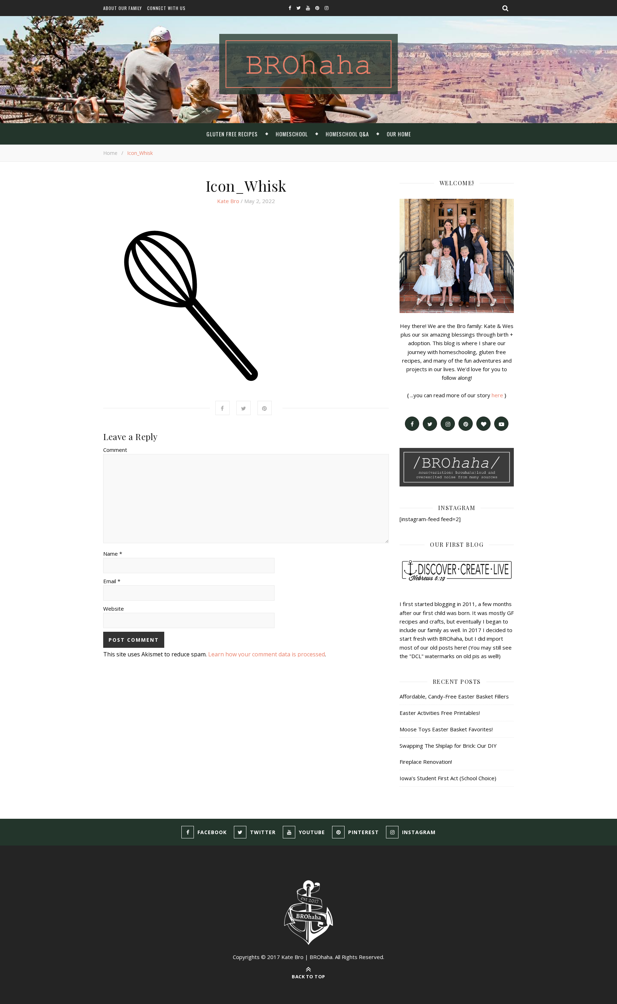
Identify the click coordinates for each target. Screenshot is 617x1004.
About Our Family (122, 8)
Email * (111, 581)
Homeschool (292, 134)
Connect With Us (166, 8)
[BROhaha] (308, 64)
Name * (112, 553)
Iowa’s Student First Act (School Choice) (448, 778)
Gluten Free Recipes (232, 134)
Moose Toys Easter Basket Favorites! (446, 729)
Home (110, 153)
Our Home (399, 134)
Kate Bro (228, 201)
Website (113, 608)
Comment (115, 449)
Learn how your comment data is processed (266, 654)
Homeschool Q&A (347, 134)
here (497, 395)
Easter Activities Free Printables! (440, 712)
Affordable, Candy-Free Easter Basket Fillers (454, 696)
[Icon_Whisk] (246, 303)
